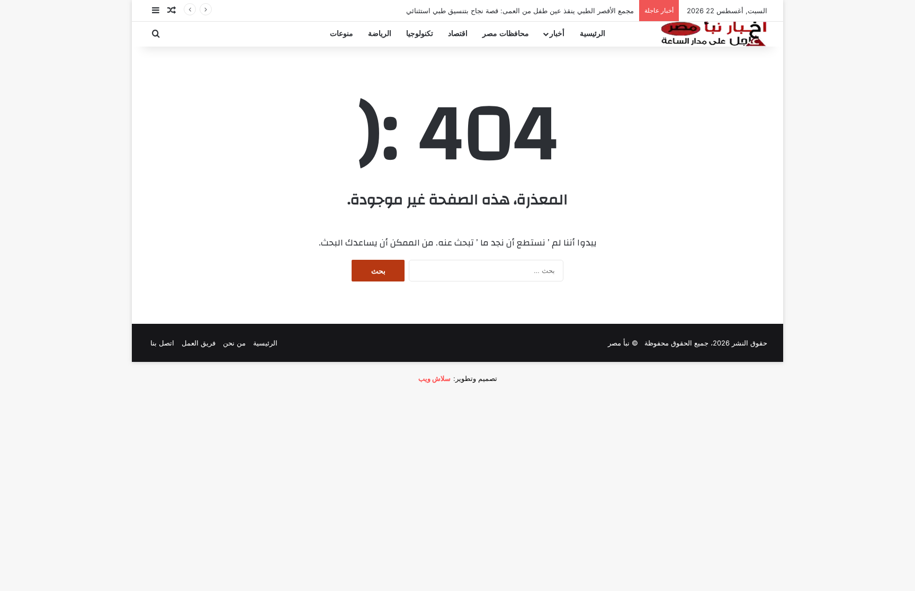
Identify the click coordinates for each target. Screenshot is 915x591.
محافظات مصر (505, 34)
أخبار (557, 34)
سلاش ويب (434, 378)
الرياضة (379, 34)
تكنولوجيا (419, 34)
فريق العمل (199, 343)
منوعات (341, 34)
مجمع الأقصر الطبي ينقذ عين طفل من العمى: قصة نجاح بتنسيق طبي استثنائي (520, 10)
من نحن (234, 343)
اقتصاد (458, 34)
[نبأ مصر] (714, 34)
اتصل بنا (162, 343)
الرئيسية (592, 34)
